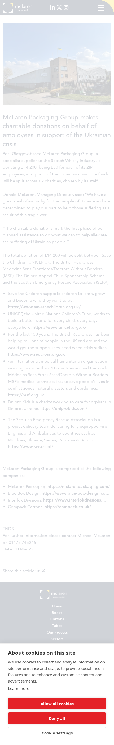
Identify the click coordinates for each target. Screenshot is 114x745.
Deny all (57, 718)
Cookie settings (57, 732)
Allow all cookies (57, 703)
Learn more (18, 688)
